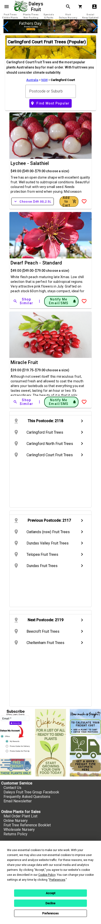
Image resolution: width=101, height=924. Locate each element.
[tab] (10, 16)
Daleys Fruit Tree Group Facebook (31, 792)
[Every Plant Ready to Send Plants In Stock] (50, 742)
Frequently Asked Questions (27, 796)
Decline (50, 903)
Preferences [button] (57, 879)
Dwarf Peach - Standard (36, 263)
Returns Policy (15, 834)
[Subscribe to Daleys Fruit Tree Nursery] (15, 732)
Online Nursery (16, 820)
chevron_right (82, 421)
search (68, 6)
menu (6, 6)
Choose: (32, 201)
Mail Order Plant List (20, 816)
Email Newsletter (18, 801)
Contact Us (12, 787)
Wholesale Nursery (19, 829)
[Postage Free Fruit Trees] (15, 766)
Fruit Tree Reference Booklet (27, 825)
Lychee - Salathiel (30, 163)
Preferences (50, 913)
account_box (94, 6)
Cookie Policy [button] (46, 874)
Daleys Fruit (36, 6)
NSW (44, 80)
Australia (32, 80)
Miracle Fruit (24, 362)
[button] (46, 30)
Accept (50, 893)
